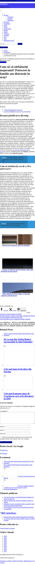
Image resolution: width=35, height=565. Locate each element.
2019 (5, 548)
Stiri (5, 37)
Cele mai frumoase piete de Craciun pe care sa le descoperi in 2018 (19, 396)
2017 (5, 551)
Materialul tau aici (9, 40)
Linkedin (18, 314)
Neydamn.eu (4, 4)
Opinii (5, 32)
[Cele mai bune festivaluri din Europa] (11, 476)
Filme (5, 25)
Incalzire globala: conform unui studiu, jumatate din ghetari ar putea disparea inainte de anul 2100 (17, 316)
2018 (5, 549)
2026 (5, 536)
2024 (5, 539)
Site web (2, 433)
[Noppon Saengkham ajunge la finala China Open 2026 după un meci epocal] (17, 263)
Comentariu (4, 411)
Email (2, 430)
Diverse (6, 15)
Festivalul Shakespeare (10, 489)
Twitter (8, 314)
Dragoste (6, 22)
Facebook (10, 17)
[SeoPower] (4, 450)
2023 (5, 541)
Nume (2, 426)
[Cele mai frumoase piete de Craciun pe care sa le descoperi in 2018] (11, 486)
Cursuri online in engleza (7, 528)
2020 (5, 546)
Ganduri (9, 18)
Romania (6, 34)
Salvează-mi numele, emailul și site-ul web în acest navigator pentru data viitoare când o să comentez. (16, 438)
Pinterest (13, 314)
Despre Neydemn (17, 561)
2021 (5, 544)
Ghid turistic (7, 29)
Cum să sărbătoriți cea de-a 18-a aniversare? (17, 111)
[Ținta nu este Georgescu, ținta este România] (17, 239)
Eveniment (7, 23)
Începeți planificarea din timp (13, 110)
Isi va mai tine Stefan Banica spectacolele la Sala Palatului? (18, 340)
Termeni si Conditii (6, 561)
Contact (2, 562)
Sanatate (6, 35)
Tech (5, 39)
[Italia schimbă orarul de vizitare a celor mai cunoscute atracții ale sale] (18, 288)
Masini (6, 30)
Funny (6, 27)
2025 (5, 538)
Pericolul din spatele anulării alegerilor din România (19, 517)
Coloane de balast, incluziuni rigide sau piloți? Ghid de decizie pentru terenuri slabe (19, 504)
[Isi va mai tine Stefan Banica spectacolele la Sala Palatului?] (19, 463)
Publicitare (10, 20)
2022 (5, 543)
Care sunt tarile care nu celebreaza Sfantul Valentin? (15, 319)
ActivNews (11, 513)
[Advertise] (3, 453)
